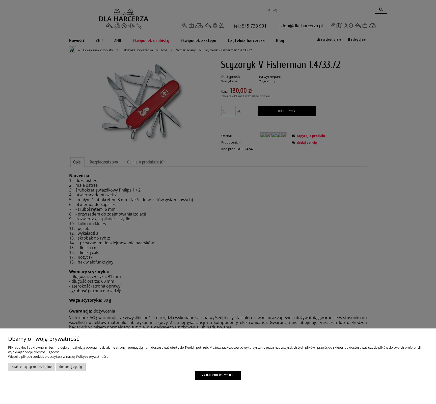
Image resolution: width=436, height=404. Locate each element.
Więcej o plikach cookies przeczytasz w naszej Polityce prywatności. (58, 356)
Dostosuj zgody (70, 367)
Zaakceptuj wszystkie (218, 375)
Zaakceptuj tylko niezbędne (32, 367)
